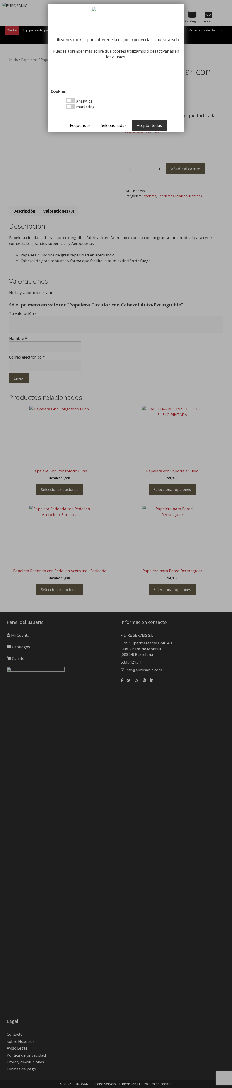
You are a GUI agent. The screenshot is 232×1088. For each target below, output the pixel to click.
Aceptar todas (149, 125)
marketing (85, 106)
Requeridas (80, 125)
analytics (83, 101)
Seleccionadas (113, 125)
